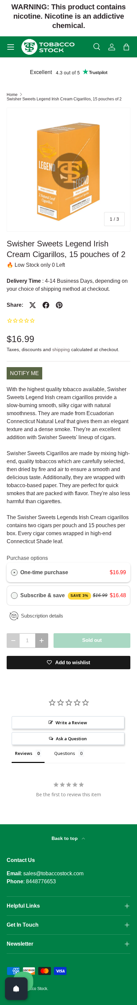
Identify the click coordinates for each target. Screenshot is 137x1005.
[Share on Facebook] (46, 305)
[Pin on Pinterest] (59, 305)
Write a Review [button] (71, 723)
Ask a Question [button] (71, 739)
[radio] (14, 572)
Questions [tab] (64, 753)
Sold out (92, 640)
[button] (126, 47)
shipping (61, 349)
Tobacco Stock (34, 988)
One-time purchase (44, 572)
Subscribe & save (54, 595)
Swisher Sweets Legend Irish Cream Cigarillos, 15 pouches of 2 (64, 99)
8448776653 (41, 881)
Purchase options (27, 558)
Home (12, 95)
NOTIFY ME (24, 373)
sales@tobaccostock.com (53, 873)
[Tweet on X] (32, 305)
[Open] (16, 988)
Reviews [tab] (23, 753)
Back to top (65, 838)
